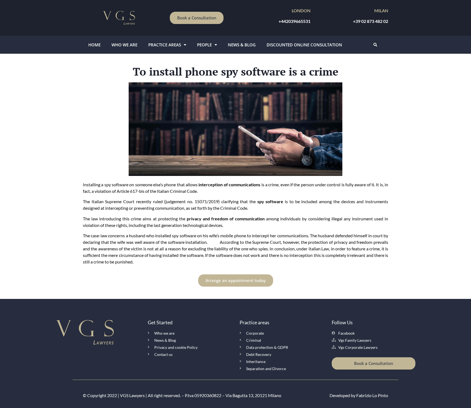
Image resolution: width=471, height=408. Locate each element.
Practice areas (164, 44)
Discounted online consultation (304, 44)
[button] (375, 44)
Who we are (124, 44)
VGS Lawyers (132, 395)
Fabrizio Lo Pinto (372, 395)
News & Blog (242, 44)
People (204, 44)
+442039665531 (294, 21)
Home (94, 44)
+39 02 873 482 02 (370, 21)
